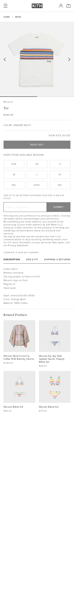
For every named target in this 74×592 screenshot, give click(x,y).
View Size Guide (59, 135)
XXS (13, 164)
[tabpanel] (37, 286)
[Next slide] (69, 59)
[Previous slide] (4, 59)
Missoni (8, 101)
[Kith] (37, 6)
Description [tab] (12, 259)
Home (7, 16)
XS (36, 164)
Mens (18, 16)
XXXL (37, 185)
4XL (60, 185)
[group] (37, 59)
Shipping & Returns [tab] (57, 259)
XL (60, 174)
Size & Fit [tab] (32, 259)
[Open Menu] (5, 6)
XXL (14, 185)
